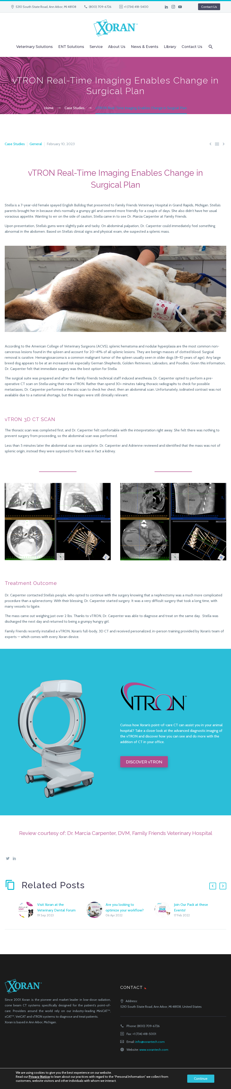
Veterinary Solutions (34, 47)
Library (170, 47)
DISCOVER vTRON (144, 761)
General (36, 144)
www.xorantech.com (153, 1050)
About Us (116, 47)
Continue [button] (201, 1079)
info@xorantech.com (150, 1042)
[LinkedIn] (166, 7)
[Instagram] (173, 7)
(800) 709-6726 (100, 7)
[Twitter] (7, 858)
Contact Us (209, 7)
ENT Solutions (71, 47)
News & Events (144, 47)
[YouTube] (180, 7)
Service (96, 47)
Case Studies (15, 144)
